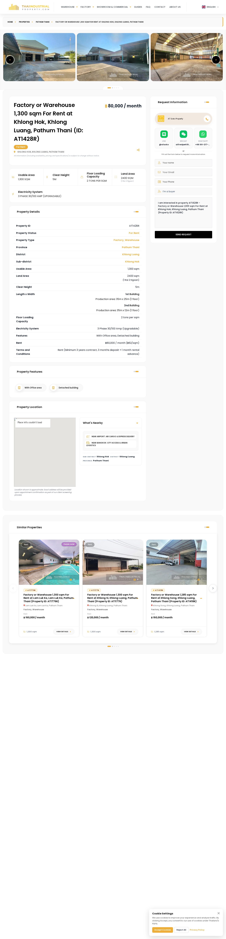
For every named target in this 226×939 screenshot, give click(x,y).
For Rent (134, 233)
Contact (159, 6)
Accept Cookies (162, 929)
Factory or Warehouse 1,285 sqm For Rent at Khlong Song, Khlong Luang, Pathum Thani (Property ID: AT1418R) (174, 598)
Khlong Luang (130, 254)
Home (10, 22)
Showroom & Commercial (112, 6)
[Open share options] (138, 150)
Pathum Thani (42, 22)
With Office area (33, 387)
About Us (174, 6)
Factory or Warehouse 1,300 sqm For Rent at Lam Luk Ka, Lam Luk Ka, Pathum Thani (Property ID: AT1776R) (48, 598)
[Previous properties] (13, 588)
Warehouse (67, 6)
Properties (24, 22)
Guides (138, 6)
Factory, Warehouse (126, 240)
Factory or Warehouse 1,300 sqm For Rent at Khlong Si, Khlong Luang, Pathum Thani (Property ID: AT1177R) (112, 598)
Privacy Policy (197, 929)
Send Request (183, 234)
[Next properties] (213, 588)
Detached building (68, 387)
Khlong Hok (132, 261)
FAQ (148, 6)
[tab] (109, 87)
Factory (86, 6)
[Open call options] (207, 118)
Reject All (181, 929)
